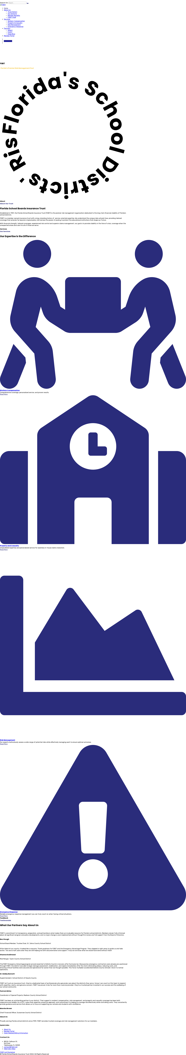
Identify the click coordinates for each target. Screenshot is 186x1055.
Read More (4, 394)
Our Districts (12, 14)
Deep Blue (11, 34)
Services (7, 19)
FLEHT (10, 32)
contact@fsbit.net (10, 1047)
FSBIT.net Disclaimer (7, 1052)
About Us (7, 10)
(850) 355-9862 (9, 1049)
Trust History (12, 12)
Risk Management (14, 25)
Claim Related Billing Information (16, 1033)
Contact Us (8, 41)
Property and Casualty (9, 546)
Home (6, 8)
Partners (7, 28)
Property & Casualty (15, 23)
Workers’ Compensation (16, 21)
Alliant (10, 30)
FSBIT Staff (12, 17)
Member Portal (9, 36)
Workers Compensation (10, 390)
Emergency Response (15, 27)
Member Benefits (14, 15)
